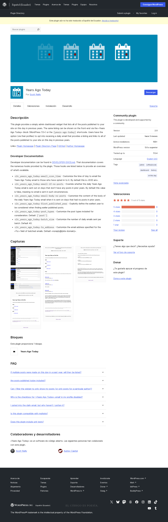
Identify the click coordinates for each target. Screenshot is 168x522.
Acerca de (15, 478)
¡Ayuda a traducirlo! (110, 20)
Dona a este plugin (122, 278)
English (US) (152, 159)
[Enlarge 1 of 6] (37, 249)
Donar (104, 486)
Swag (103, 491)
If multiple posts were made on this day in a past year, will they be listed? (45, 372)
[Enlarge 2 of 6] (37, 271)
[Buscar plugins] (38, 29)
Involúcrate (105, 478)
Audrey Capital (71, 451)
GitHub (61, 146)
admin (142, 165)
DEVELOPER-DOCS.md (63, 162)
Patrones (44, 491)
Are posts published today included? (28, 380)
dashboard (144, 170)
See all (154, 230)
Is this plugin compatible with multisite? (29, 413)
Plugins (43, 486)
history (153, 170)
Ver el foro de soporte (124, 252)
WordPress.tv (77, 491)
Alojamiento (15, 486)
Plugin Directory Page (45, 146)
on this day (152, 176)
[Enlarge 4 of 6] (37, 295)
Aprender (74, 478)
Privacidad (15, 491)
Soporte (154, 106)
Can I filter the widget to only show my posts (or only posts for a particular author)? (51, 389)
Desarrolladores (77, 486)
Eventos (103, 482)
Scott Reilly (35, 94)
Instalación (51, 106)
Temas (43, 482)
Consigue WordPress (153, 4)
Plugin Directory (17, 13)
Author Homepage (76, 146)
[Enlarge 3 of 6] (37, 286)
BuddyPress (136, 491)
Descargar (151, 92)
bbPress (135, 486)
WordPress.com (138, 478)
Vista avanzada (120, 183)
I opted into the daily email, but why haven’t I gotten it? (37, 405)
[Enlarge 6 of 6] (102, 249)
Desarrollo (67, 106)
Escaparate (45, 478)
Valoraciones (33, 106)
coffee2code (151, 165)
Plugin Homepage (25, 146)
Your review (119, 230)
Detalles (17, 106)
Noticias (13, 482)
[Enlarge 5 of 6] (70, 249)
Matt (133, 482)
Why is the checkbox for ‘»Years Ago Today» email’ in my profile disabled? (46, 397)
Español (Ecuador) (43, 505)
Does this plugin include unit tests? (27, 422)
